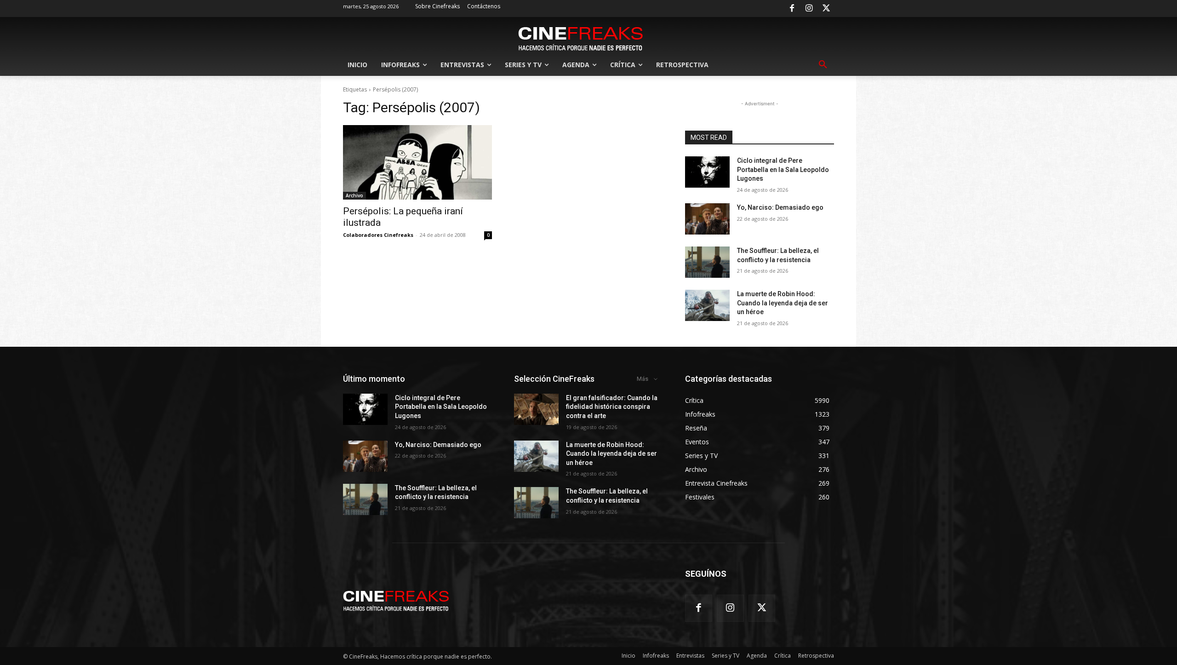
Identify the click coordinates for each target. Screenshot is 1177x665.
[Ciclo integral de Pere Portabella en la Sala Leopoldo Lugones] (707, 172)
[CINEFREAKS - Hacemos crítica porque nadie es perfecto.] (580, 37)
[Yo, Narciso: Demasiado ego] (707, 219)
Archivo (354, 195)
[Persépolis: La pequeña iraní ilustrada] (417, 162)
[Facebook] (792, 9)
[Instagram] (809, 9)
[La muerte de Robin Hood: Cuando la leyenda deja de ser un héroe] (707, 305)
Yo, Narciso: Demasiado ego (780, 207)
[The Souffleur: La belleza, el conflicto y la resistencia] (707, 262)
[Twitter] (826, 9)
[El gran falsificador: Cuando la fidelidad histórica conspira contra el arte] (536, 409)
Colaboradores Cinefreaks (378, 234)
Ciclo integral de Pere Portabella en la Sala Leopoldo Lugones (783, 169)
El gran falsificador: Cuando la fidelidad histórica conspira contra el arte (611, 406)
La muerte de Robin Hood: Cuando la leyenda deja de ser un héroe (782, 302)
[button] (823, 65)
